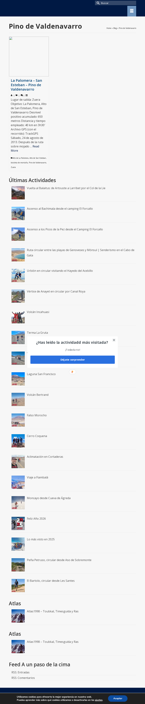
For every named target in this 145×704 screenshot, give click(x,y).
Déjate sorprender (72, 359)
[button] (72, 342)
